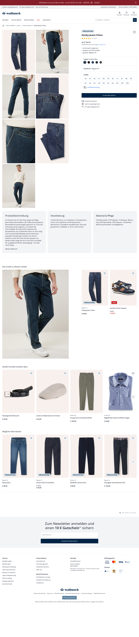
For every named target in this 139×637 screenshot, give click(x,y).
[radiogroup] (109, 60)
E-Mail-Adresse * (47, 535)
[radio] (85, 62)
